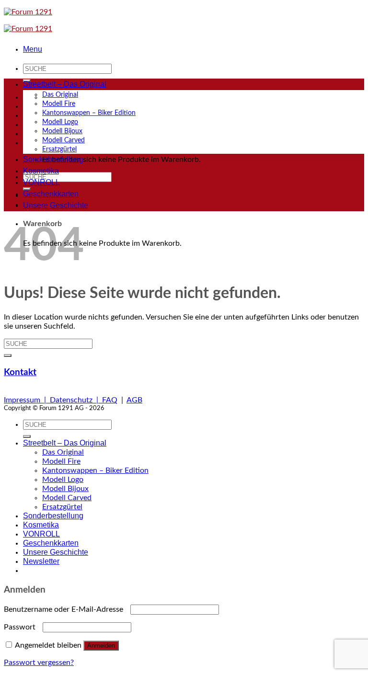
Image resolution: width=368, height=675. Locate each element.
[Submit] (8, 355)
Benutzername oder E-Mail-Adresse (66, 609)
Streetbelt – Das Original (64, 84)
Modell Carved (63, 140)
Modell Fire (58, 103)
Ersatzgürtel (59, 149)
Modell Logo (60, 122)
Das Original (60, 94)
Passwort (22, 627)
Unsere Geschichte (55, 205)
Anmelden (101, 645)
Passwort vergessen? (39, 662)
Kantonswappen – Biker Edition (89, 112)
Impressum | (27, 400)
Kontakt (20, 372)
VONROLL (41, 182)
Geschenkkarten (51, 194)
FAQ (109, 400)
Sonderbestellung (53, 159)
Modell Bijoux (62, 131)
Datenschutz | (76, 400)
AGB (134, 400)
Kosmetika (41, 171)
